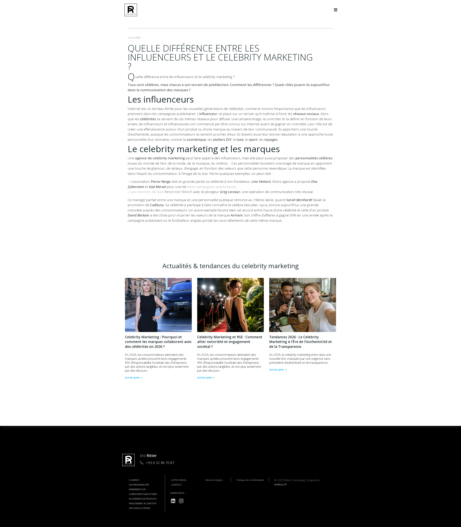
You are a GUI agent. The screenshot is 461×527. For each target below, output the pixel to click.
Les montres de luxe (161, 191)
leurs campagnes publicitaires (211, 186)
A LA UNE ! (135, 37)
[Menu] (336, 10)
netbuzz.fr (280, 484)
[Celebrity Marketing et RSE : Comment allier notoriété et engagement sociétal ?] (230, 304)
